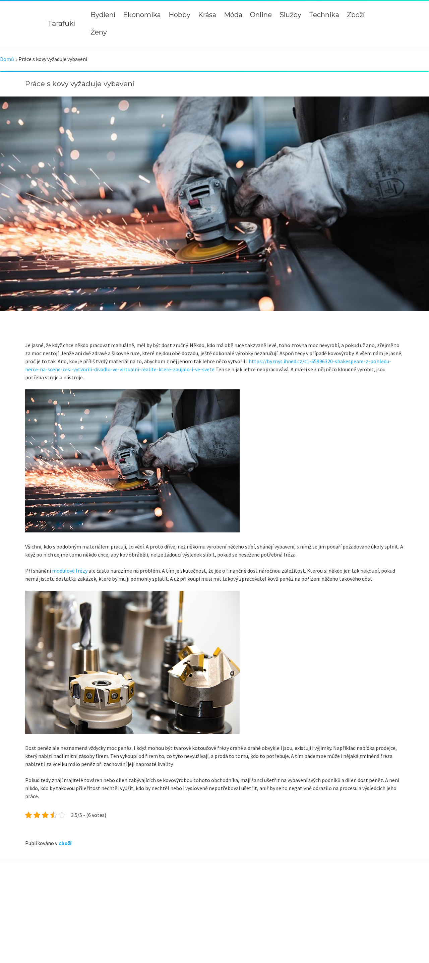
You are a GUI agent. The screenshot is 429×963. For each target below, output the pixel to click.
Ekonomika (142, 15)
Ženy (98, 32)
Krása (207, 15)
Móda (233, 15)
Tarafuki (62, 23)
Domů (7, 59)
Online (261, 15)
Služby (290, 15)
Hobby (179, 15)
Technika (324, 15)
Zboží (356, 15)
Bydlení (102, 15)
